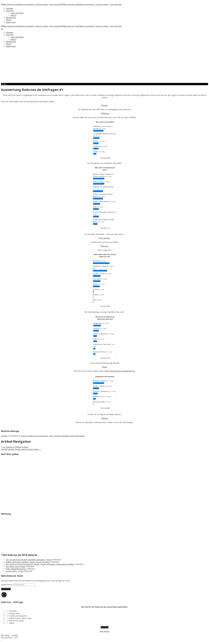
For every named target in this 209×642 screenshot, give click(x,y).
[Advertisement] (104, 66)
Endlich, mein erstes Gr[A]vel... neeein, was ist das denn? (28, 562)
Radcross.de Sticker (16, 621)
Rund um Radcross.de (29, 436)
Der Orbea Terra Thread (15, 566)
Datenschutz (11, 22)
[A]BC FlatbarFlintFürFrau (16, 569)
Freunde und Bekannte (18, 616)
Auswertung (43, 436)
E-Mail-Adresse (7, 585)
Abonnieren (6, 589)
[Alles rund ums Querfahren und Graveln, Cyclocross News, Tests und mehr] (31, 4)
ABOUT (14, 15)
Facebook (13, 611)
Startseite (9, 8)
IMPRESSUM (11, 17)
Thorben (4, 436)
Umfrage (57, 436)
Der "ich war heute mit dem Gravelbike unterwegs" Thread (29, 559)
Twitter (11, 623)
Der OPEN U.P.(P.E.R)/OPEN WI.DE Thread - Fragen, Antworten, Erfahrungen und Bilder (40, 564)
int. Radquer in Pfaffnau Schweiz (14, 447)
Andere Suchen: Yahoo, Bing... (20, 618)
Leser (51, 436)
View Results (104, 631)
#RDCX (8, 20)
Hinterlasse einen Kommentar (73, 436)
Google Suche (14, 613)
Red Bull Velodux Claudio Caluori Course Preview (21, 449)
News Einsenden (17, 13)
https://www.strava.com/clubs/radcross (120, 371)
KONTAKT (10, 11)
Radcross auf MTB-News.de (22, 554)
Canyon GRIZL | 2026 (14, 571)
